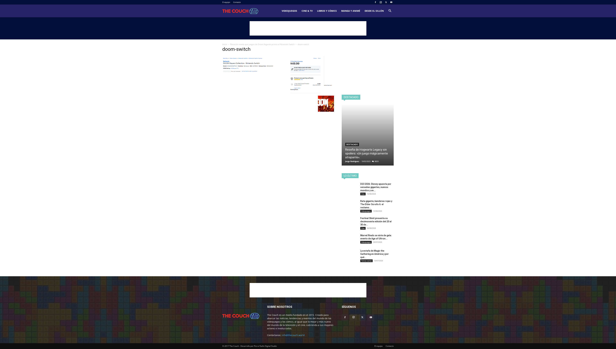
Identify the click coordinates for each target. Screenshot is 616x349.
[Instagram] (380, 2)
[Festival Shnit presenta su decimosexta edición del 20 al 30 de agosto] (350, 222)
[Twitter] (386, 2)
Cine (363, 194)
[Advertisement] (308, 28)
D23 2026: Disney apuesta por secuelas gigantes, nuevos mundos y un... (375, 187)
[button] (390, 11)
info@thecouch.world (293, 335)
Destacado (352, 144)
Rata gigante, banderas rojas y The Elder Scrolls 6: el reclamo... (376, 204)
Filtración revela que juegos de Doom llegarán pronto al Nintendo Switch (262, 44)
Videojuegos (289, 10)
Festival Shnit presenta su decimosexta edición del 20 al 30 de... (376, 221)
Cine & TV (307, 10)
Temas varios (366, 261)
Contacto (237, 2)
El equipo (226, 2)
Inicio (224, 44)
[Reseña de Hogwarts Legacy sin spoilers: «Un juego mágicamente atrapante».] (368, 135)
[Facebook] (375, 2)
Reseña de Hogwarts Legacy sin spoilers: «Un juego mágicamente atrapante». (366, 153)
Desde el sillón (374, 10)
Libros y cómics (327, 10)
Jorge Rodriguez (352, 161)
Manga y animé (350, 10)
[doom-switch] (278, 92)
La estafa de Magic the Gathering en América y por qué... (374, 253)
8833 (377, 161)
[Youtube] (391, 2)
